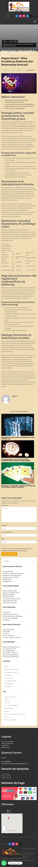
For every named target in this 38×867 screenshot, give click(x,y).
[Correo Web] (24, 16)
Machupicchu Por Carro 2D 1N (10, 577)
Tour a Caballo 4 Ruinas (9, 651)
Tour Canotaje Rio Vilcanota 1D (11, 656)
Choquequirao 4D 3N (8, 597)
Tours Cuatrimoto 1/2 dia (9, 649)
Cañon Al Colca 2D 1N (8, 635)
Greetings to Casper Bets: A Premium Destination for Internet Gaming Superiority (18, 486)
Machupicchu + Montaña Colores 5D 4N (13, 573)
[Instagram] (20, 16)
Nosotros (6, 711)
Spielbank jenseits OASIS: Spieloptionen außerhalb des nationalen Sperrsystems (15, 459)
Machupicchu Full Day (8, 629)
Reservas (6, 717)
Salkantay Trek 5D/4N (8, 595)
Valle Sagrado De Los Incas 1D (10, 614)
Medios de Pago (8, 708)
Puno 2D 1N (6, 633)
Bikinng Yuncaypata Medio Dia (11, 655)
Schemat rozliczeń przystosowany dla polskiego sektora (19, 104)
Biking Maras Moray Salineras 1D (11, 647)
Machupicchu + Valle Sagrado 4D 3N (12, 575)
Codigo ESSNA (5, 745)
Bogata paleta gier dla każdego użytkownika (16, 100)
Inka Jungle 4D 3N (7, 581)
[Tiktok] (31, 16)
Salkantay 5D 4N (7, 579)
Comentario (5, 505)
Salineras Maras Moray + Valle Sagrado (13, 616)
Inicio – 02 (7, 702)
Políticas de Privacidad (7, 743)
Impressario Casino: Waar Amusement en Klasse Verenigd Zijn (18, 438)
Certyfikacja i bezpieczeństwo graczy (14, 102)
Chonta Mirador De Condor (10, 602)
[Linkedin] (27, 16)
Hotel (5, 666)
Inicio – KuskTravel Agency (11, 705)
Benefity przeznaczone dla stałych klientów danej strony (19, 106)
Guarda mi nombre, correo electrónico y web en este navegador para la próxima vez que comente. (16, 549)
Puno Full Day (6, 631)
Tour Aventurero (8, 678)
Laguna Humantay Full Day (10, 601)
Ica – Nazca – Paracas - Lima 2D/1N (12, 637)
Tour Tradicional (8, 684)
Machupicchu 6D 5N (8, 571)
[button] (4, 863)
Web (2, 539)
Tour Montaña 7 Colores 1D (10, 653)
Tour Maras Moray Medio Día (10, 618)
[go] (33, 561)
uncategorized (31, 70)
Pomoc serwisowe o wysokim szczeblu (15, 108)
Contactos (7, 700)
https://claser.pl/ (21, 126)
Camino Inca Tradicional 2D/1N (11, 593)
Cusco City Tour (7, 612)
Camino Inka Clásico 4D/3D (10, 591)
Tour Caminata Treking (10, 681)
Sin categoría (7, 675)
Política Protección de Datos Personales (14, 714)
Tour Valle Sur (6, 620)
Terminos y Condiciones (10, 720)
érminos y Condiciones (8, 741)
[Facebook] (16, 16)
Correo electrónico (7, 532)
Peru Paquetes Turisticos (10, 672)
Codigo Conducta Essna (10, 697)
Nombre (4, 525)
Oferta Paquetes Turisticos (11, 669)
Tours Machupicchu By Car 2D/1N (11, 599)
